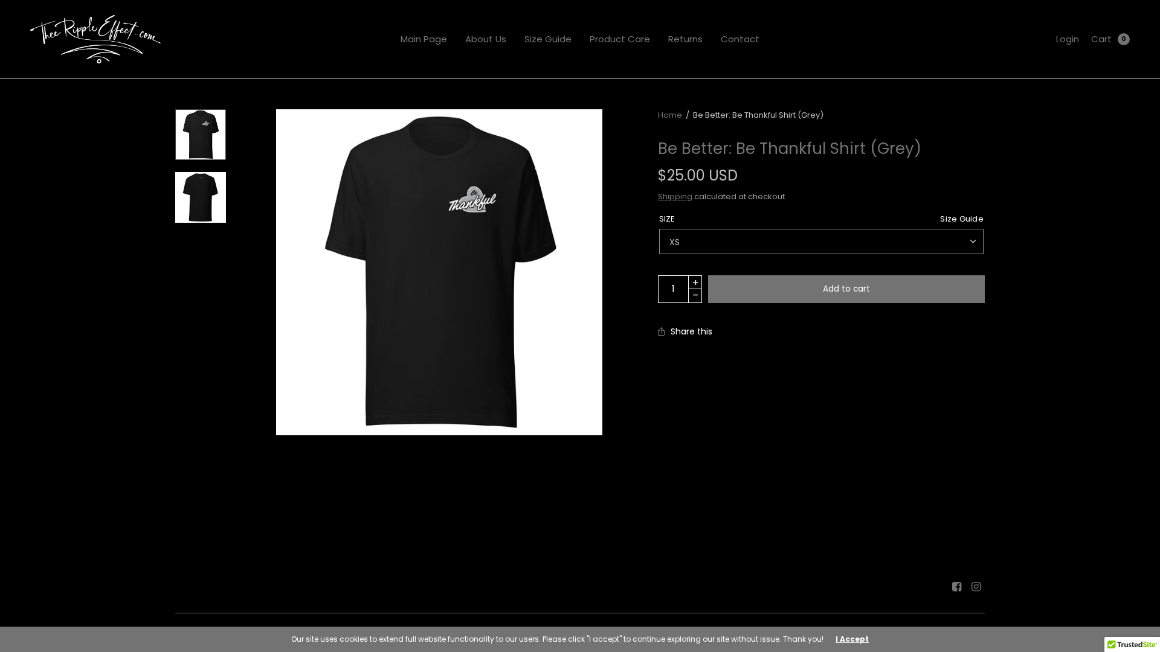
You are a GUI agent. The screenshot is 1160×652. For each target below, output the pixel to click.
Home (670, 115)
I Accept (852, 639)
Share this (691, 331)
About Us (485, 39)
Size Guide (548, 39)
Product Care (620, 39)
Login (1067, 39)
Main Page (424, 39)
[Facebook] (957, 586)
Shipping (675, 196)
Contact (740, 39)
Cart (1101, 39)
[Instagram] (976, 586)
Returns (685, 39)
